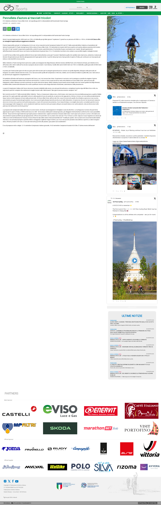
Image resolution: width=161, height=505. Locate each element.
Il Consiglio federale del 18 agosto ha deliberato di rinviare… (122, 334)
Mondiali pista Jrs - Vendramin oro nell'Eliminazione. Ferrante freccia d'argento (131, 347)
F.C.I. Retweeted (117, 198)
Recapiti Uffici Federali (11, 497)
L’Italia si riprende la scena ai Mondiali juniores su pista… (122, 358)
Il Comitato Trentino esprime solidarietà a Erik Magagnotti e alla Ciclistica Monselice (130, 365)
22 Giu (129, 97)
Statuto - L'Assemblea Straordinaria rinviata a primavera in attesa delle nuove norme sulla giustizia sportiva (130, 331)
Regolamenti (80, 13)
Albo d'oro (103, 13)
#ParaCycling (117, 220)
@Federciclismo (121, 97)
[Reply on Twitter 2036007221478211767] (114, 301)
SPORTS (141, 7)
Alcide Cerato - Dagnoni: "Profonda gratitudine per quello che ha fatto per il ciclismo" (132, 322)
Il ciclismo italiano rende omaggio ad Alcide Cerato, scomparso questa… (125, 325)
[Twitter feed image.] (135, 158)
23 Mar (137, 201)
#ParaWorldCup (127, 220)
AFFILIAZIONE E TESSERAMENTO (22, 503)
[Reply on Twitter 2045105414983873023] (114, 191)
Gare (109, 13)
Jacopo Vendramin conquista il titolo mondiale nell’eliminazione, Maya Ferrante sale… (128, 350)
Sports (120, 13)
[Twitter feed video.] (135, 261)
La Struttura (47, 13)
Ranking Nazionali (92, 13)
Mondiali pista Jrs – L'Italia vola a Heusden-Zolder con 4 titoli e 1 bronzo (130, 356)
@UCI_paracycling (128, 201)
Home (40, 13)
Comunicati (57, 13)
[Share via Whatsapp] (9, 29)
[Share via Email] (5, 29)
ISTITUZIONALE (130, 7)
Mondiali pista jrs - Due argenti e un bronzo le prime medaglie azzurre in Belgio (131, 374)
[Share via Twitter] (18, 29)
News (113, 13)
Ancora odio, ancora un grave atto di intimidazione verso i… (122, 367)
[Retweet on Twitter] (111, 198)
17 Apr (129, 126)
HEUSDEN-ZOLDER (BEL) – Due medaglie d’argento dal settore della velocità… (126, 341)
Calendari (65, 13)
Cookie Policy (153, 503)
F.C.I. (114, 97)
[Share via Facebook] (13, 29)
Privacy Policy (143, 503)
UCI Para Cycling (118, 202)
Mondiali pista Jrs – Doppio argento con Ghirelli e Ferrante (128, 339)
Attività (71, 13)
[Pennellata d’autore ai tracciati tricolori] (132, 52)
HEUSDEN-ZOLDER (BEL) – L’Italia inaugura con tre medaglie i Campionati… (126, 376)
